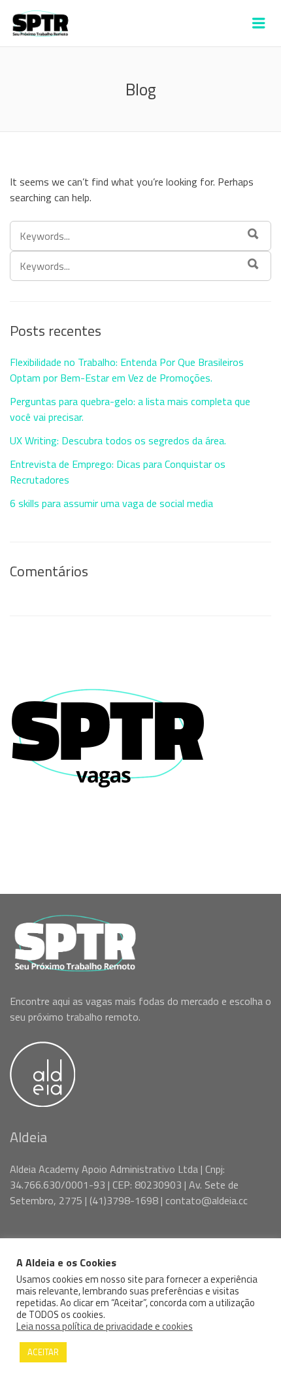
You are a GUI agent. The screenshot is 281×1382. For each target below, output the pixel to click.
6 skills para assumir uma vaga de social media (111, 503)
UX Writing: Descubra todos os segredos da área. (118, 440)
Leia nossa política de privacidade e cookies (104, 1326)
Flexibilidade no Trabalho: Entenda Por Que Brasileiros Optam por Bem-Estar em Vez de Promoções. (127, 370)
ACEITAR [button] (43, 1351)
